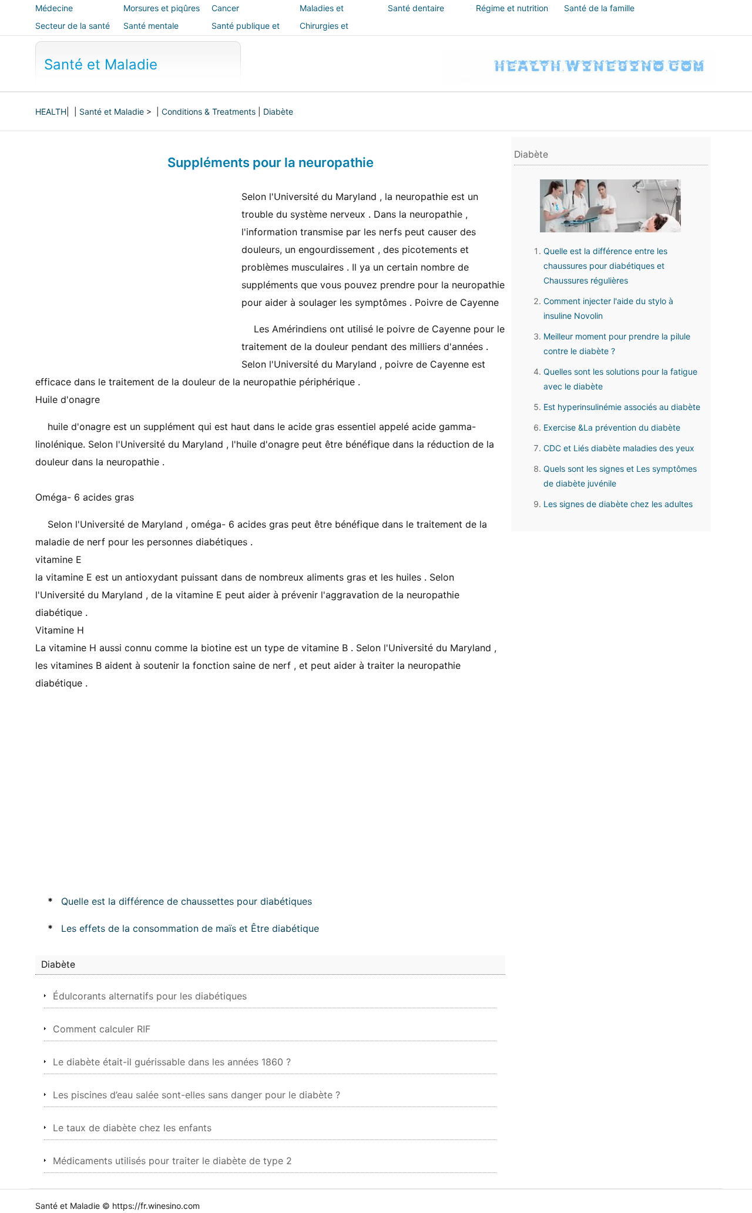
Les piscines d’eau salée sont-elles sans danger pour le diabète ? (196, 1095)
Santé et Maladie (100, 64)
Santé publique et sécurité (246, 34)
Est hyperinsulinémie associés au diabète (621, 407)
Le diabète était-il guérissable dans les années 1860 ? (172, 1062)
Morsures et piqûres (161, 8)
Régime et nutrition (512, 8)
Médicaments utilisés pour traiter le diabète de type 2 (172, 1161)
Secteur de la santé (72, 26)
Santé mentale (151, 26)
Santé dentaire (416, 8)
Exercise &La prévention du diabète (611, 427)
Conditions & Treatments (209, 111)
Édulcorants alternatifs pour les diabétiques (150, 996)
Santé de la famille (599, 8)
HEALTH (50, 111)
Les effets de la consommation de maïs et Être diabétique (190, 928)
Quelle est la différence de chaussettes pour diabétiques (186, 901)
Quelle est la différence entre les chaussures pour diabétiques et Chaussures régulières (605, 265)
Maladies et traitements (322, 16)
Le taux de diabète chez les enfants (132, 1128)
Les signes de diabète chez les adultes (618, 504)
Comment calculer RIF (101, 1029)
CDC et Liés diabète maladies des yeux (618, 448)
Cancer (225, 8)
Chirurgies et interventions (324, 34)
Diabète (278, 111)
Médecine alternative (55, 16)
